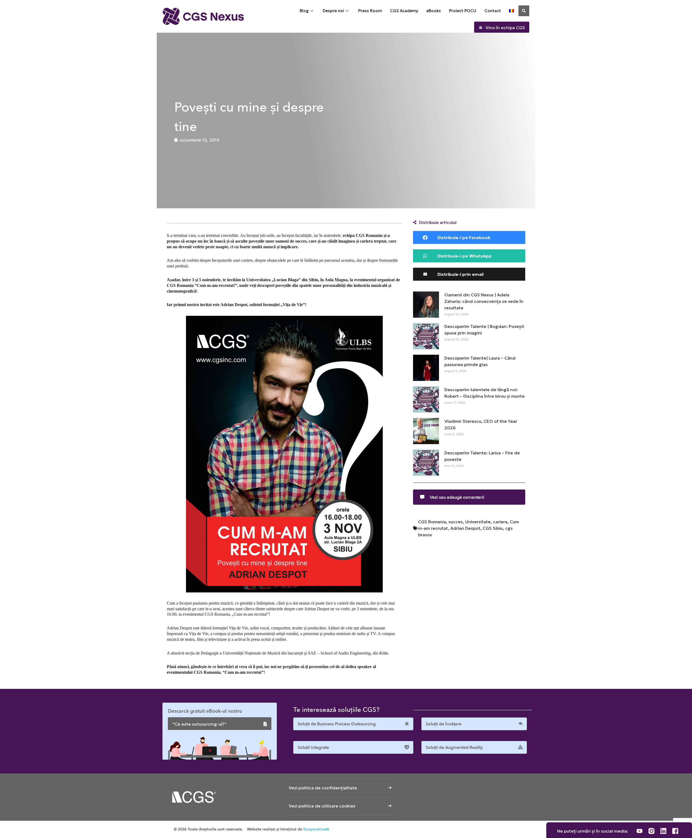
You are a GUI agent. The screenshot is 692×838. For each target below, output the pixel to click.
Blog (304, 10)
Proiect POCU (462, 10)
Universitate (478, 521)
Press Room (370, 10)
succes (455, 521)
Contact (492, 10)
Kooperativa (314, 829)
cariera (500, 521)
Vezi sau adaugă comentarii (457, 497)
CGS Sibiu (493, 528)
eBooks (433, 10)
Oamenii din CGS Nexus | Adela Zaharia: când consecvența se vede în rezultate (483, 301)
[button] (523, 10)
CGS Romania (432, 521)
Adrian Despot (465, 528)
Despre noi (333, 10)
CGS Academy (404, 10)
